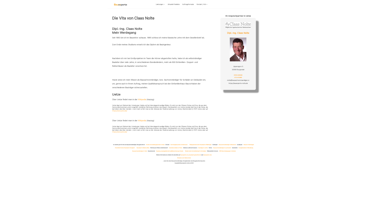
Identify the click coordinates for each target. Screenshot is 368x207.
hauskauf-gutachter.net (195, 155)
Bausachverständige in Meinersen (227, 144)
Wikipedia (142, 99)
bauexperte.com (184, 155)
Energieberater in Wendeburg (246, 147)
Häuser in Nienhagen (249, 144)
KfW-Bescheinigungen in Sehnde (227, 151)
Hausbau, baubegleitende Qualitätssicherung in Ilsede (169, 151)
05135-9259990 (238, 75)
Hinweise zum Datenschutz (184, 158)
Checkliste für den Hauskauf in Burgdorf (125, 147)
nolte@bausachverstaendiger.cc (238, 80)
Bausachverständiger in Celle (139, 151)
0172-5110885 (238, 77)
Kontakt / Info (201, 4)
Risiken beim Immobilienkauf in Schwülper (195, 151)
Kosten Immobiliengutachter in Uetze (155, 144)
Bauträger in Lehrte (203, 147)
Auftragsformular (188, 4)
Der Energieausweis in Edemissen (179, 144)
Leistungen (159, 4)
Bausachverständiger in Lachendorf (222, 147)
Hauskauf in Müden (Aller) (143, 147)
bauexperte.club (208, 155)
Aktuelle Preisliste (174, 4)
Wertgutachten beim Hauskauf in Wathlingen (200, 144)
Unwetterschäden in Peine (175, 147)
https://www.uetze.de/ (119, 111)
